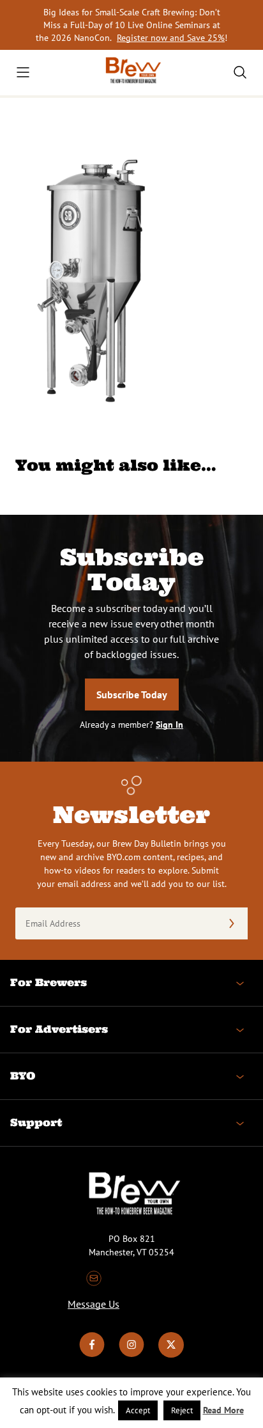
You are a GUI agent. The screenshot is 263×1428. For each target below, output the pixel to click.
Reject (182, 1410)
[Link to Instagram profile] (131, 1354)
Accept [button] (138, 1410)
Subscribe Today (131, 694)
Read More (223, 1410)
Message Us (93, 1304)
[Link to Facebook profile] (92, 1354)
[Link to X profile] (171, 1354)
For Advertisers (59, 1029)
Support (36, 1122)
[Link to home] (131, 72)
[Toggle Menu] (23, 72)
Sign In (169, 724)
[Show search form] (240, 72)
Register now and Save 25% (171, 37)
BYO (22, 1075)
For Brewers (48, 982)
